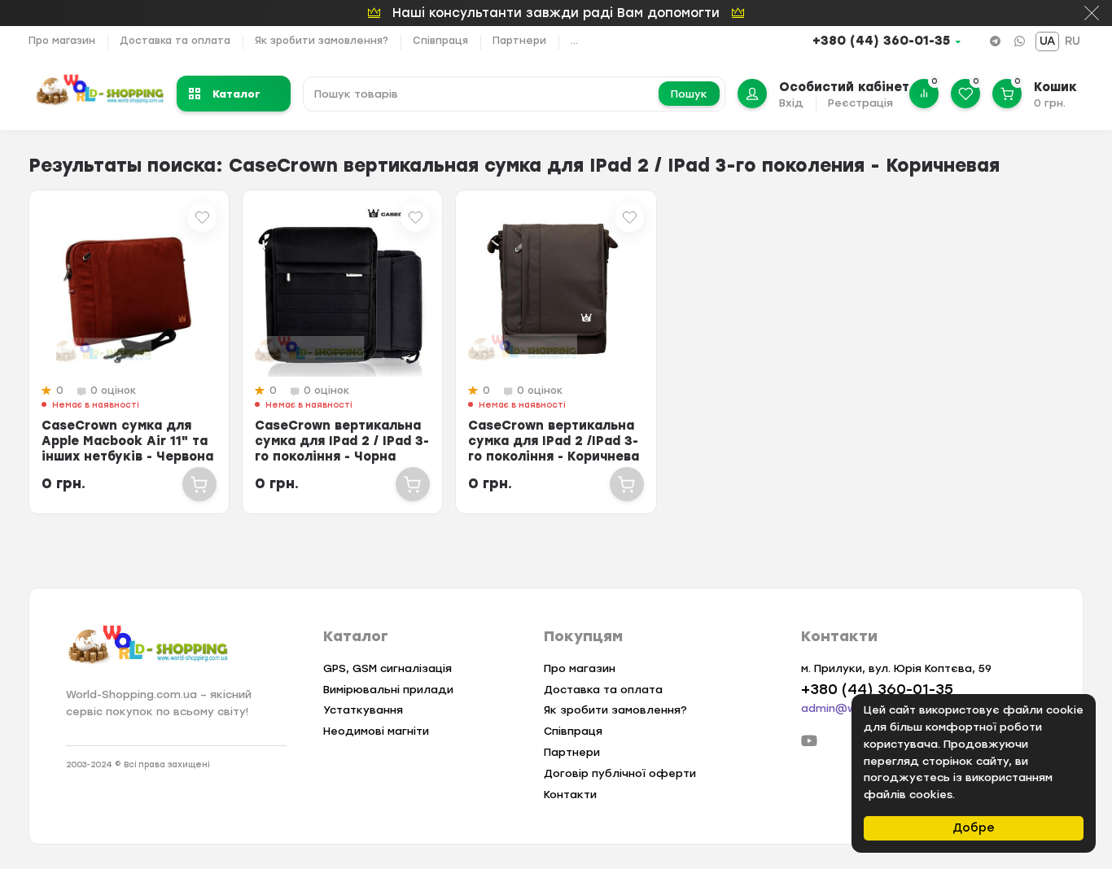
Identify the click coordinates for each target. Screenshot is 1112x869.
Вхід (791, 103)
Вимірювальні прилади (388, 689)
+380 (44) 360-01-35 (881, 40)
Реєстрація (860, 103)
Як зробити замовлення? (321, 40)
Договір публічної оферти (620, 773)
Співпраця (440, 40)
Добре (973, 828)
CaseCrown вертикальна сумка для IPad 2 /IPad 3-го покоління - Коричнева (553, 441)
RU (1072, 41)
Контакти (570, 794)
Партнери (519, 40)
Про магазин (61, 40)
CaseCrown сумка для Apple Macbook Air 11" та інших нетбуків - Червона (127, 441)
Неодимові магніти (376, 731)
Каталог (236, 93)
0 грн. (1050, 103)
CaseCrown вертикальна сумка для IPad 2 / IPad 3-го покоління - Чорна (342, 441)
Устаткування (363, 710)
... (574, 40)
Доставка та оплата (175, 40)
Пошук (689, 94)
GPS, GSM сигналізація (387, 668)
